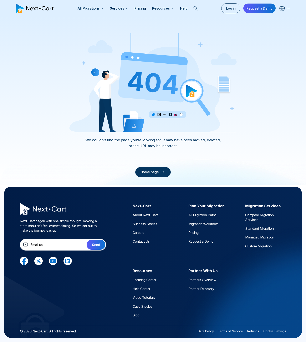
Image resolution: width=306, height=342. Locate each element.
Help (184, 8)
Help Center (141, 289)
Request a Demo (259, 8)
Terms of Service (230, 331)
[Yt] (53, 261)
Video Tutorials (144, 297)
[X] (38, 261)
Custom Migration (258, 246)
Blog (136, 315)
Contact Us (141, 241)
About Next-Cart (145, 215)
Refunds (253, 331)
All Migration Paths (202, 215)
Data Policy (206, 331)
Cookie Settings (274, 331)
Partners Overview (202, 280)
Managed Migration (259, 237)
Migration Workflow (203, 224)
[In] (67, 261)
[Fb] (24, 261)
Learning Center (144, 280)
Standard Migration (259, 228)
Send (96, 245)
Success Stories (145, 224)
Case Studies (142, 306)
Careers (138, 233)
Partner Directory (201, 289)
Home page (150, 172)
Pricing (140, 8)
